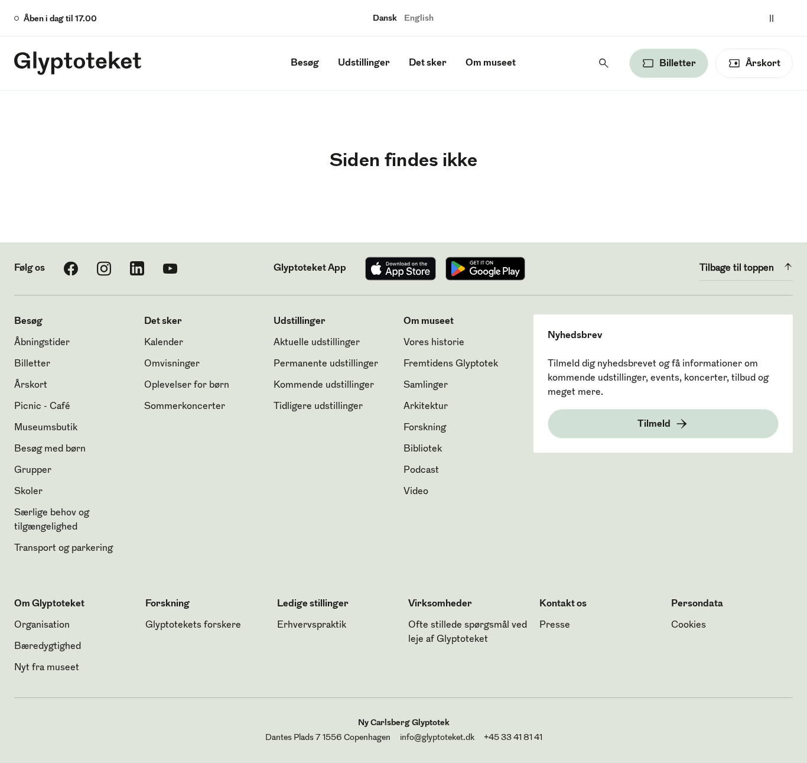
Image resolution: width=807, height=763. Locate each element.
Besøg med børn (50, 449)
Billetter (32, 364)
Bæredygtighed (47, 646)
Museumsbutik (45, 428)
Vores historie (433, 343)
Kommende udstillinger (324, 385)
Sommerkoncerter (184, 406)
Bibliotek (422, 449)
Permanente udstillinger (326, 364)
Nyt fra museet (46, 668)
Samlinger (425, 385)
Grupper (32, 470)
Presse (554, 625)
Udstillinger (364, 63)
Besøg (305, 63)
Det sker (428, 63)
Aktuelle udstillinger (317, 343)
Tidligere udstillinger (318, 406)
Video (415, 491)
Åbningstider (42, 343)
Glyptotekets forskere (193, 625)
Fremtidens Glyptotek (450, 364)
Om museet (491, 63)
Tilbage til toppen (736, 268)
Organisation (42, 625)
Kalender (163, 343)
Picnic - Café (42, 406)
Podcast (421, 470)
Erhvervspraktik (311, 625)
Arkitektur (425, 406)
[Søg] (603, 63)
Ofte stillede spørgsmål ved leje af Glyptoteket (467, 632)
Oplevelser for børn (186, 385)
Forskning (424, 428)
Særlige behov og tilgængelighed (51, 520)
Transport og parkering (63, 548)
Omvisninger (172, 364)
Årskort (30, 385)
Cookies (688, 625)
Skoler (28, 491)
